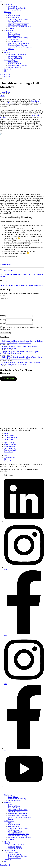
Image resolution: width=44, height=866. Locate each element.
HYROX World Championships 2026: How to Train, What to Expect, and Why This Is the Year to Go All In (21, 358)
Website (2, 323)
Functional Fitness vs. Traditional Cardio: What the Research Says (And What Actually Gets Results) (20, 363)
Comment (4, 299)
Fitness (2, 96)
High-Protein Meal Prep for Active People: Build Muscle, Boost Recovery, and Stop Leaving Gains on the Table (21, 342)
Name (2, 316)
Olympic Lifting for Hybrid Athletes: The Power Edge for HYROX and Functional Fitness (19, 352)
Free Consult (8, 379)
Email (2, 319)
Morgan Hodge (5, 92)
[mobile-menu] (1, 78)
